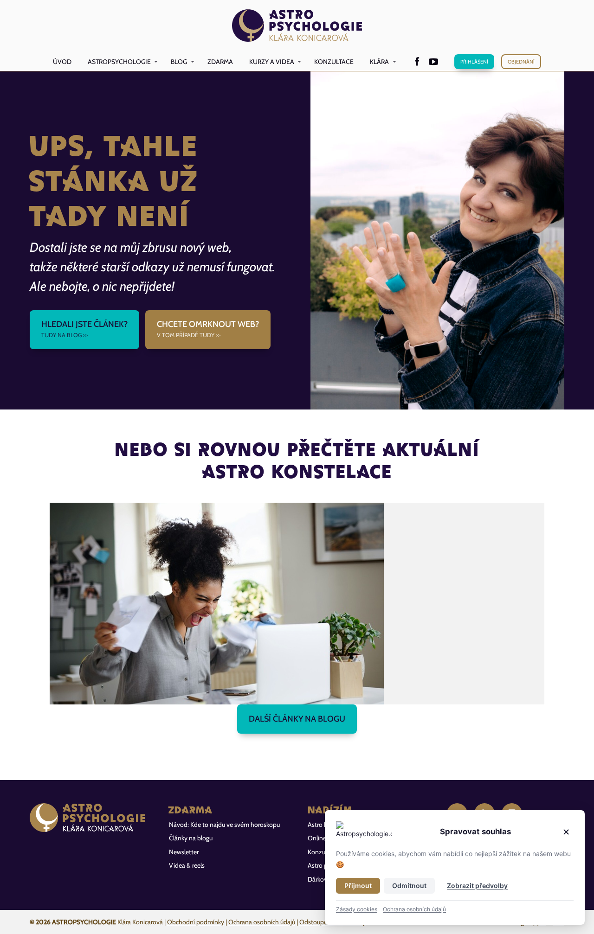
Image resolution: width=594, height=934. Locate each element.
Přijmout (358, 885)
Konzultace (334, 62)
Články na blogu (191, 838)
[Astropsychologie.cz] (297, 26)
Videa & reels (187, 865)
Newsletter (184, 852)
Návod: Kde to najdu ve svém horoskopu (224, 824)
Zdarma (220, 62)
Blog (179, 62)
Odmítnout (409, 885)
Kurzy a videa (271, 62)
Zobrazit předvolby (477, 885)
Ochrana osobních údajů (261, 922)
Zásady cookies (356, 909)
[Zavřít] (566, 832)
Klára (379, 62)
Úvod (62, 62)
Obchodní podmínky (195, 922)
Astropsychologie (119, 62)
